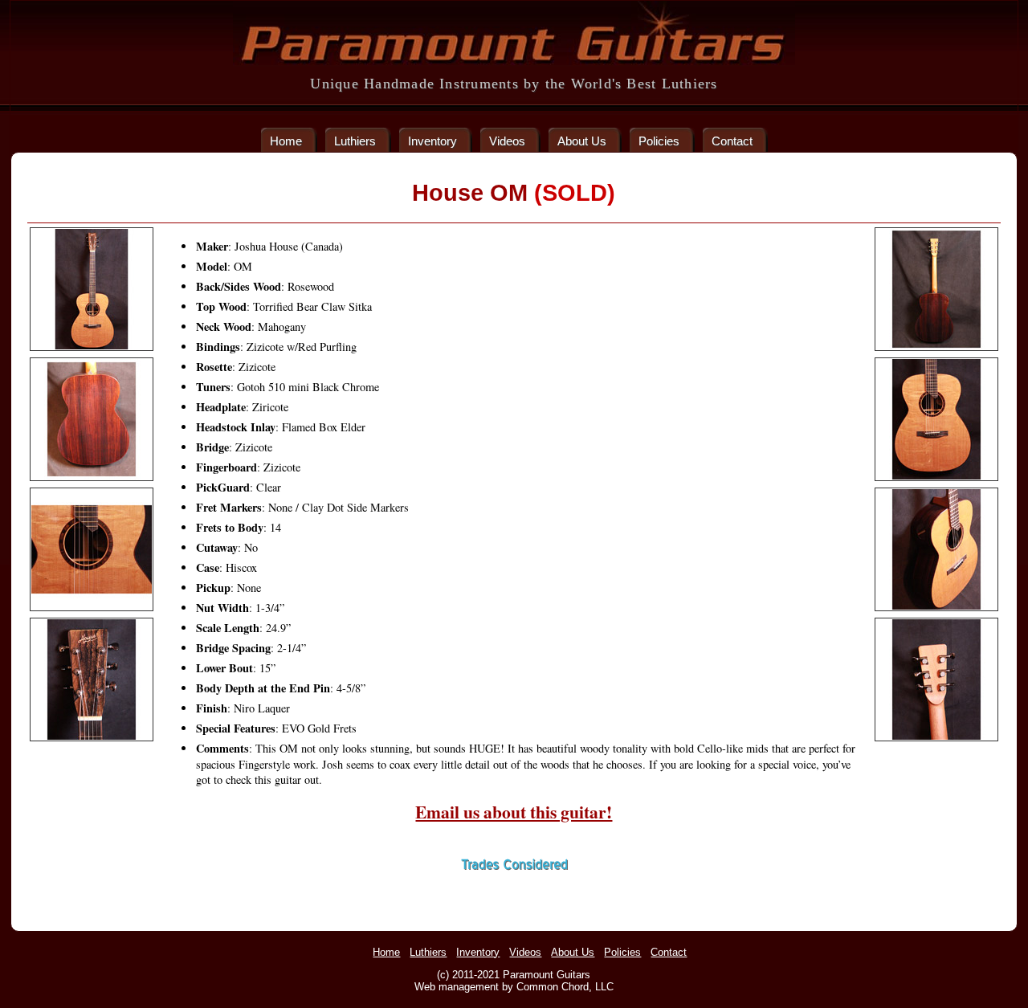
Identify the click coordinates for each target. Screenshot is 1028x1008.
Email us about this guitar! (513, 811)
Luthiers (355, 141)
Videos (507, 141)
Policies (658, 141)
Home (286, 141)
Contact (732, 141)
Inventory (432, 141)
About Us (581, 141)
